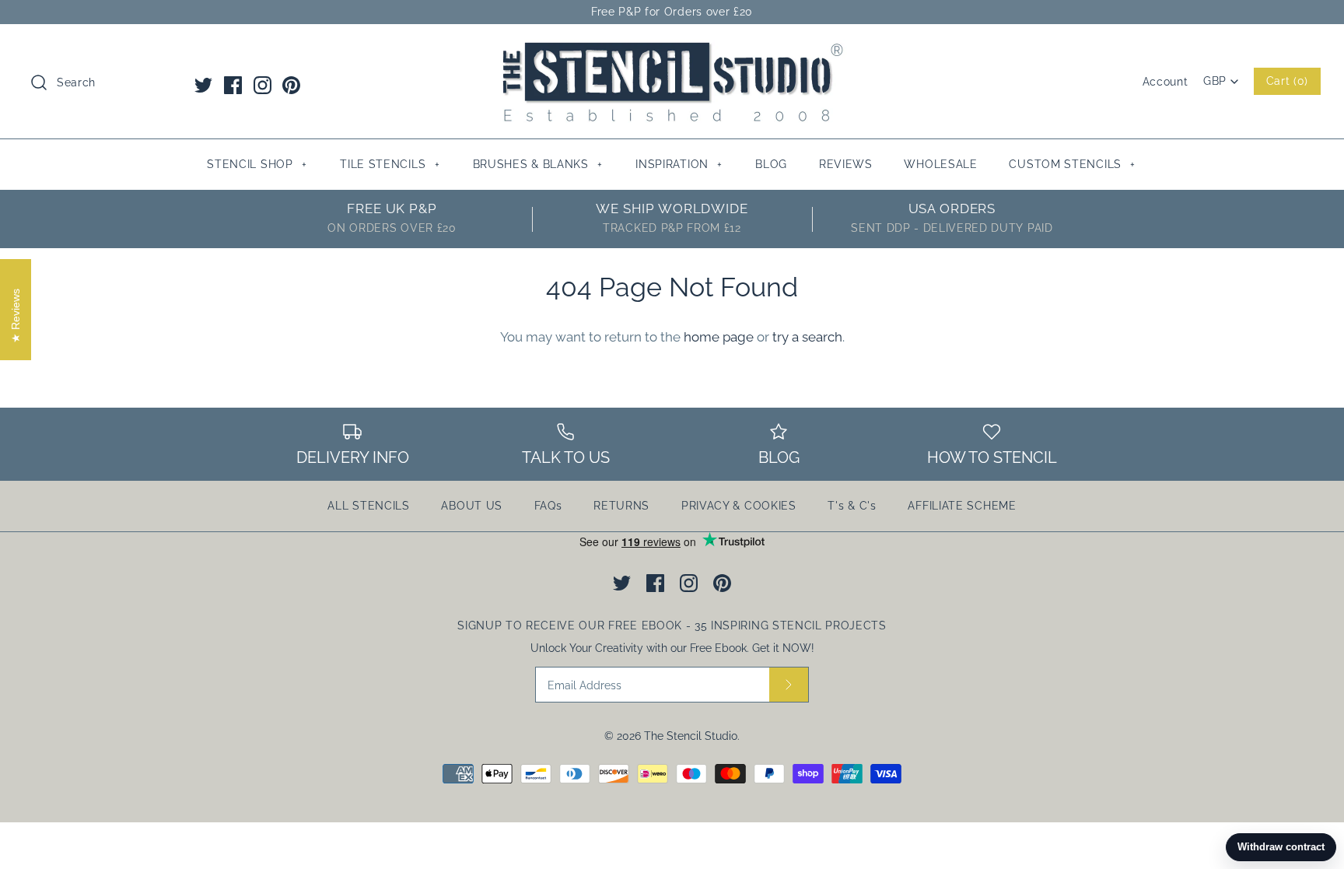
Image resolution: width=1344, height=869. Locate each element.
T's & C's (852, 505)
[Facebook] (233, 85)
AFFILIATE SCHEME (962, 505)
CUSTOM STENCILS (1072, 164)
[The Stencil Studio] (672, 50)
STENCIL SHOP (256, 164)
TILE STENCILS (389, 164)
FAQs (548, 505)
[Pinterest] (291, 85)
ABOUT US (471, 505)
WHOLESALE (940, 164)
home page (719, 337)
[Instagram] (262, 85)
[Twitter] (203, 85)
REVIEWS (846, 164)
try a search (807, 337)
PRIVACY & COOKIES (738, 505)
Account (1165, 81)
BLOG (771, 164)
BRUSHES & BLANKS (538, 164)
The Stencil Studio (690, 736)
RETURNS (621, 505)
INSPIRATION (679, 164)
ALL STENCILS (368, 505)
